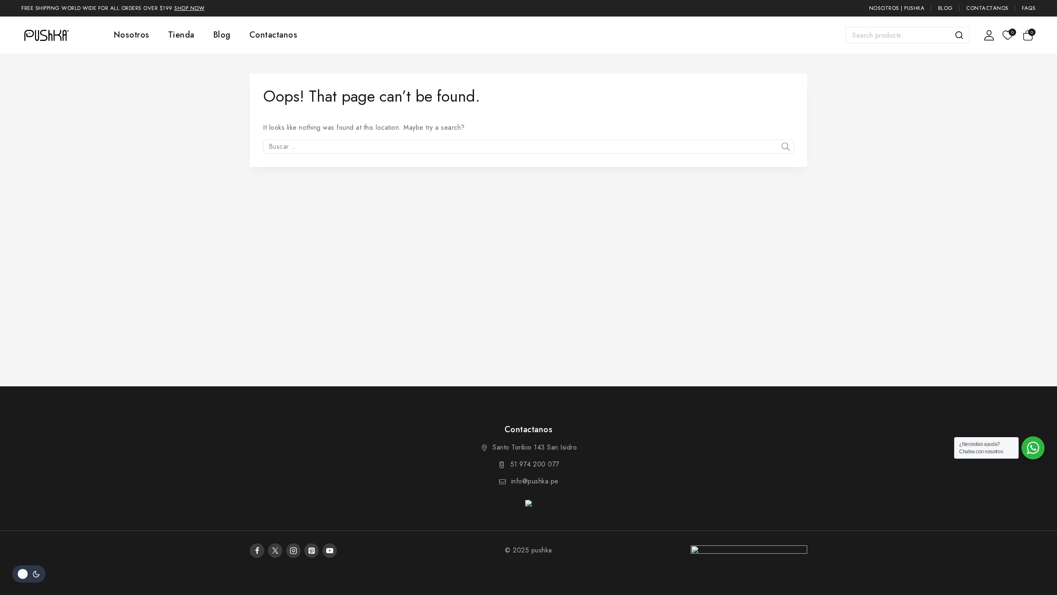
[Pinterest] (311, 550)
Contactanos (987, 8)
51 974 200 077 (534, 464)
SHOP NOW (189, 8)
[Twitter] (275, 550)
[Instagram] (293, 550)
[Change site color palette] (28, 574)
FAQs (1029, 8)
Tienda (181, 35)
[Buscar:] (528, 146)
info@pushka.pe (535, 481)
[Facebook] (257, 550)
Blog (945, 8)
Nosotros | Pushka (897, 8)
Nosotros (131, 35)
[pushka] (46, 35)
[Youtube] (329, 550)
